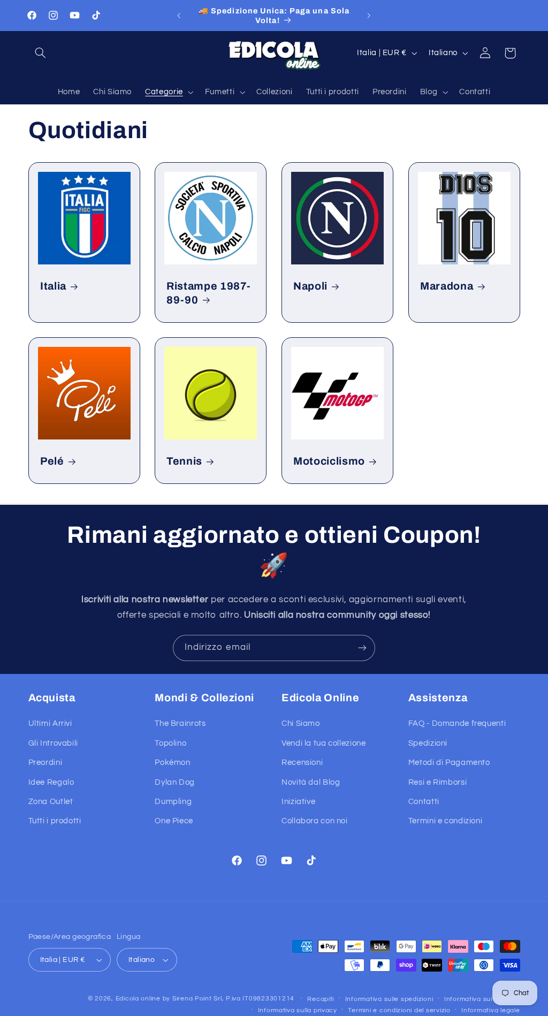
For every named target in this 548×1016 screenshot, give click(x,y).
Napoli (310, 286)
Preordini (45, 763)
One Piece (174, 821)
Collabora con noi (314, 821)
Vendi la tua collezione (323, 743)
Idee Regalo (51, 782)
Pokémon (172, 763)
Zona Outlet (50, 802)
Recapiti (320, 999)
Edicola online (138, 999)
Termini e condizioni (445, 821)
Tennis (184, 461)
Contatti (423, 802)
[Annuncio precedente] (179, 15)
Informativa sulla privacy (297, 1010)
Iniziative (298, 802)
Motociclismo (329, 461)
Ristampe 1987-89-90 (208, 292)
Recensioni (302, 763)
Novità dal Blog (310, 782)
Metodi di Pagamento (449, 763)
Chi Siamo (300, 723)
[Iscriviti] (362, 648)
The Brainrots (180, 723)
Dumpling (173, 802)
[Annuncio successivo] (369, 15)
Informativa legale (490, 1010)
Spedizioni (427, 743)
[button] (40, 53)
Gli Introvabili (53, 743)
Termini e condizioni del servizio (399, 1010)
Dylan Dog (175, 782)
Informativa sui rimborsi (482, 999)
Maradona (446, 286)
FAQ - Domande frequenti (457, 723)
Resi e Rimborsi (437, 782)
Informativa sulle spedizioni (389, 999)
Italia (53, 286)
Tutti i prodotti (54, 821)
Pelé (52, 461)
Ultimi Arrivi (50, 723)
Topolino (170, 743)
